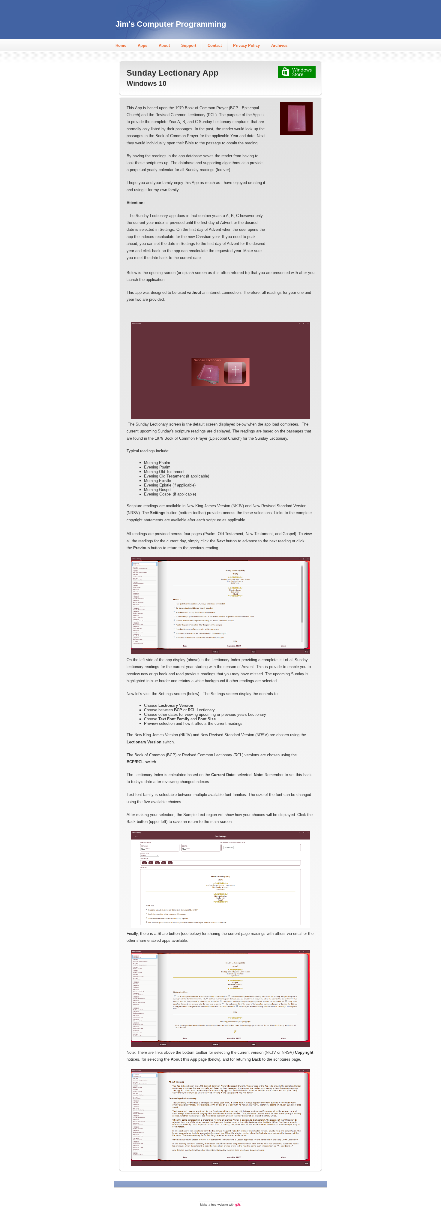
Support (188, 45)
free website (219, 1204)
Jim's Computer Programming (171, 24)
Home (121, 45)
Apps (142, 45)
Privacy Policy (246, 45)
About (164, 45)
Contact (215, 45)
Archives (279, 45)
